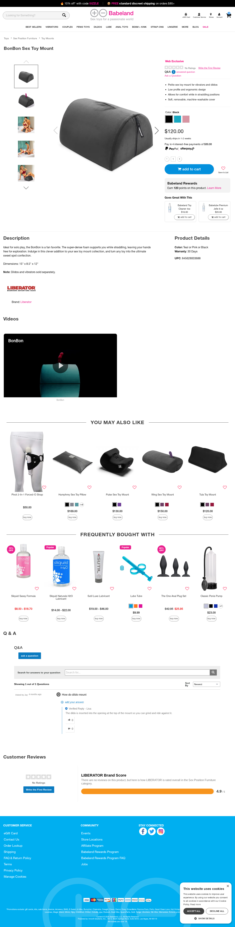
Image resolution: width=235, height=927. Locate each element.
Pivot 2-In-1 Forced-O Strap (27, 494)
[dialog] (206, 903)
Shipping (10, 852)
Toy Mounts (47, 38)
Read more (195, 904)
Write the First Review (209, 68)
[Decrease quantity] (167, 159)
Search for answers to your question (39, 672)
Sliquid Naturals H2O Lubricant (61, 597)
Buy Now (27, 517)
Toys (6, 38)
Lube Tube (136, 596)
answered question (185, 72)
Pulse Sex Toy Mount (117, 494)
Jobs (84, 864)
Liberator (25, 302)
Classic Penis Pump (211, 596)
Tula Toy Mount (207, 494)
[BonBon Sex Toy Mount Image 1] (106, 130)
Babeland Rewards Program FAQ (103, 858)
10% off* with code (79, 3)
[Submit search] (213, 672)
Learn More (214, 188)
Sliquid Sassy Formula (23, 596)
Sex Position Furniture (25, 38)
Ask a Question (173, 75)
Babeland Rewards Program (100, 852)
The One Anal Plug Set (173, 596)
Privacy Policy (13, 870)
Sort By (187, 684)
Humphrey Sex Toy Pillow (72, 494)
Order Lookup (13, 845)
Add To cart (191, 169)
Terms (8, 864)
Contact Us (11, 839)
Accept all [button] (194, 911)
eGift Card (11, 833)
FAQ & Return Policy (17, 858)
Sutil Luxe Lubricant (99, 596)
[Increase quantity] (179, 159)
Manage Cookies (15, 876)
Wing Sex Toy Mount (162, 494)
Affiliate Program (92, 845)
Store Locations (92, 839)
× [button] (227, 886)
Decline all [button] (217, 911)
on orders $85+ (141, 3)
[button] (157, 130)
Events (85, 833)
